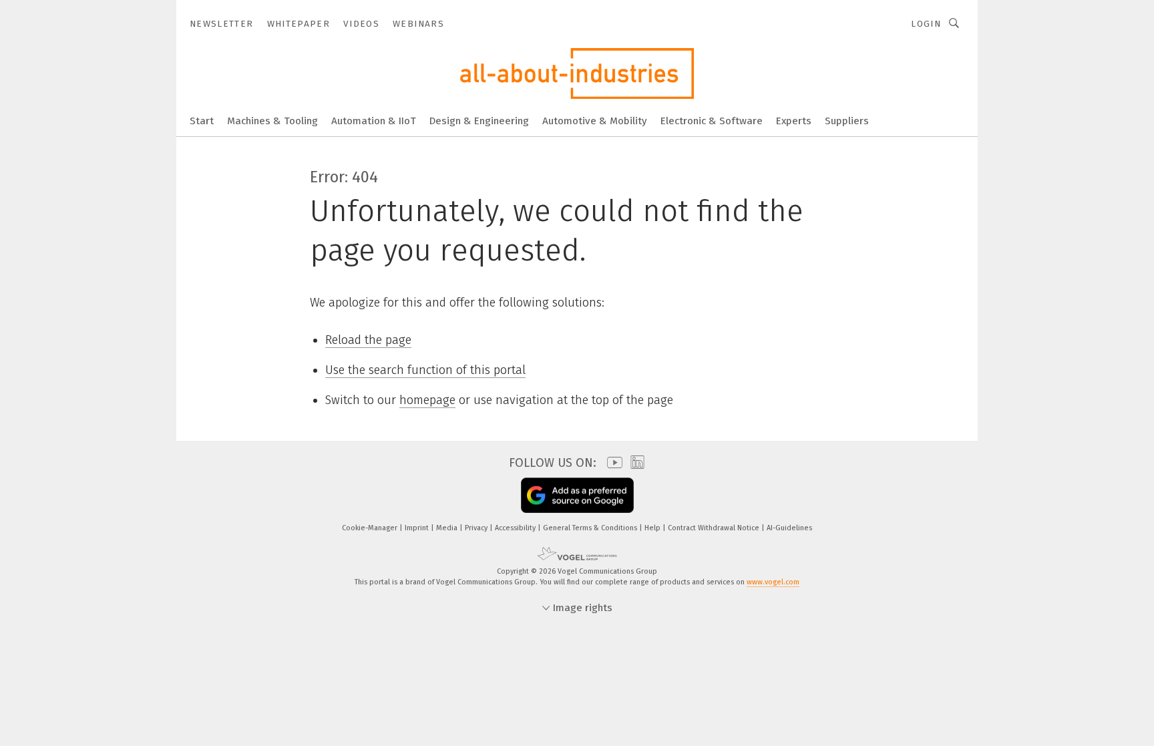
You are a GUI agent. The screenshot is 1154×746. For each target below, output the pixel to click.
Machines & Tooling (272, 121)
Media (447, 528)
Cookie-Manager (370, 528)
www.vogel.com (773, 582)
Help (653, 528)
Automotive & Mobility (594, 121)
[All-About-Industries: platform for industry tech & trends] (202, 120)
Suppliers (847, 121)
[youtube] (611, 462)
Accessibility (516, 528)
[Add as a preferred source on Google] (577, 495)
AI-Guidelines (789, 528)
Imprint (418, 528)
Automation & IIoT (373, 121)
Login (926, 23)
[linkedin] (634, 463)
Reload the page (368, 340)
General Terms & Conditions (591, 528)
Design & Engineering (479, 121)
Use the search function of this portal (425, 370)
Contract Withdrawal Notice (714, 528)
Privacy (477, 528)
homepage (427, 400)
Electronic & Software (711, 121)
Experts (793, 121)
